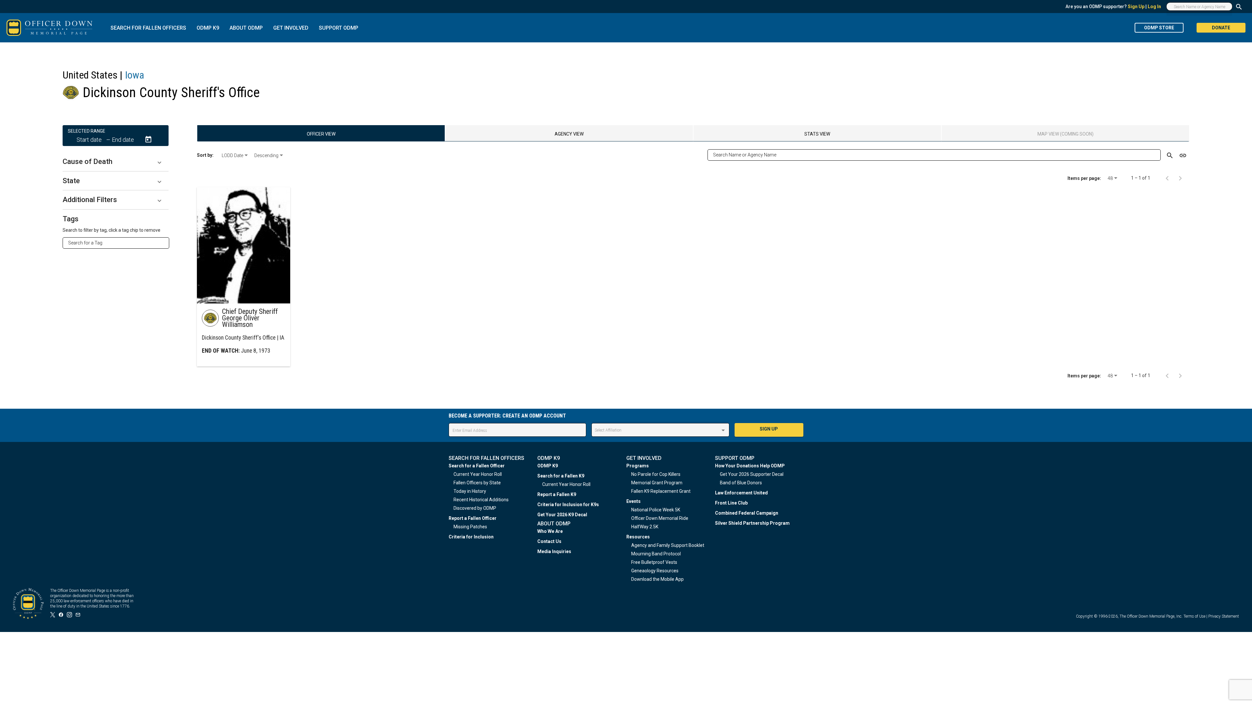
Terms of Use (1194, 616)
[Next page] (1180, 177)
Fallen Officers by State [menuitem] (477, 482)
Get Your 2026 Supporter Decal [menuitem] (751, 474)
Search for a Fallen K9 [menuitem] (560, 475)
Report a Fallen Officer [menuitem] (473, 518)
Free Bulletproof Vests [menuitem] (654, 562)
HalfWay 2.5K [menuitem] (644, 526)
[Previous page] (1167, 177)
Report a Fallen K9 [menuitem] (556, 494)
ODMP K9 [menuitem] (547, 465)
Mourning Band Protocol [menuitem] (656, 553)
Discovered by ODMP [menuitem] (475, 508)
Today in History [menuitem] (470, 491)
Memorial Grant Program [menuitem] (656, 482)
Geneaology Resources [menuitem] (654, 570)
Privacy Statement (1223, 616)
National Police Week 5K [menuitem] (655, 509)
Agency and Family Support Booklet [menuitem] (667, 545)
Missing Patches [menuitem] (470, 526)
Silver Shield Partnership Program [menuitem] (752, 523)
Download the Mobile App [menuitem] (657, 579)
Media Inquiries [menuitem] (554, 551)
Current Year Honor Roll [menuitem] (478, 474)
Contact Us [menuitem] (549, 541)
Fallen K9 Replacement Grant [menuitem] (661, 491)
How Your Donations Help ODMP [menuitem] (750, 465)
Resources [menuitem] (638, 536)
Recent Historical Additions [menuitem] (481, 499)
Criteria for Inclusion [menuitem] (471, 536)
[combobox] (118, 243)
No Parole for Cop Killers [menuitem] (655, 474)
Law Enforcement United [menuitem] (741, 492)
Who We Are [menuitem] (550, 531)
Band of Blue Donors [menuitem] (741, 482)
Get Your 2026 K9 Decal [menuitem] (562, 514)
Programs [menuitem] (637, 465)
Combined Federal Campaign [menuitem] (746, 513)
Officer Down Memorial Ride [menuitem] (659, 518)
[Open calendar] (148, 139)
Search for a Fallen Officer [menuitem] (477, 465)
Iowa (134, 75)
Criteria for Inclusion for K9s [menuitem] (568, 504)
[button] (116, 161)
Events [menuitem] (633, 501)
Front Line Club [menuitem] (731, 503)
